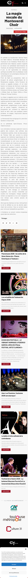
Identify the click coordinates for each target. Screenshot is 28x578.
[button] (26, 549)
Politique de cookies (13, 576)
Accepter (14, 564)
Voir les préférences (14, 572)
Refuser (14, 568)
